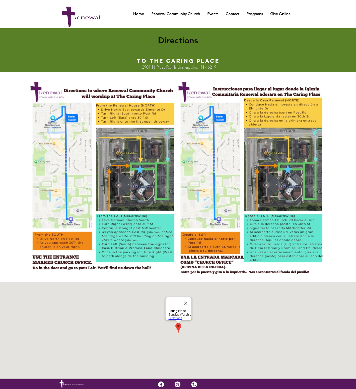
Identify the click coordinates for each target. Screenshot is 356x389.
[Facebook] (161, 384)
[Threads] (177, 384)
